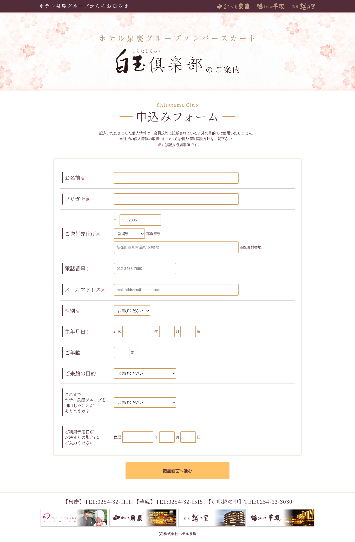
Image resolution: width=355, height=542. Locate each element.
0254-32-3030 (274, 501)
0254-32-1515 (185, 501)
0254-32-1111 (114, 501)
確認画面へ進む (177, 471)
